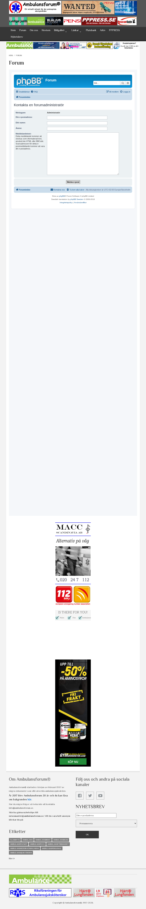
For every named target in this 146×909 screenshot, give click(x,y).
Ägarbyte (15, 840)
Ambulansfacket (18, 844)
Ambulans (27, 840)
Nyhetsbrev (17, 36)
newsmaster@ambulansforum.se (26, 816)
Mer (11, 858)
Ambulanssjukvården (21, 853)
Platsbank (91, 30)
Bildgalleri (59, 30)
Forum (22, 30)
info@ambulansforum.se (21, 808)
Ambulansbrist (43, 840)
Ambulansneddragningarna (24, 848)
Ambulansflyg (37, 844)
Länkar (75, 30)
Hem (13, 30)
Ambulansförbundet (58, 844)
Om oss (34, 30)
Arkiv (102, 30)
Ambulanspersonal (51, 848)
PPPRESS (114, 30)
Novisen (46, 30)
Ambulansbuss (60, 840)
